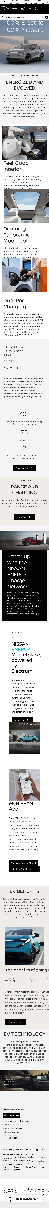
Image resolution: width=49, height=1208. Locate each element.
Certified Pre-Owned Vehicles (8, 1167)
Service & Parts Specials (18, 1167)
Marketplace (20, 720)
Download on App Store (23, 863)
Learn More (23, 517)
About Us (41, 1151)
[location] (47, 2)
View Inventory (23, 468)
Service (18, 1149)
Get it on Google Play (23, 869)
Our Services (19, 1160)
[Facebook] (4, 1137)
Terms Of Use (17, 1190)
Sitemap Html (30, 1190)
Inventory (8, 1149)
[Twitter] (10, 1137)
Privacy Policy (11, 1190)
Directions (42, 1167)
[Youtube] (15, 1137)
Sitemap (23, 1190)
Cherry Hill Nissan (4, 1190)
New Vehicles (8, 1154)
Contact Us (13, 1115)
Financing (32, 1149)
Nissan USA (44, 1190)
